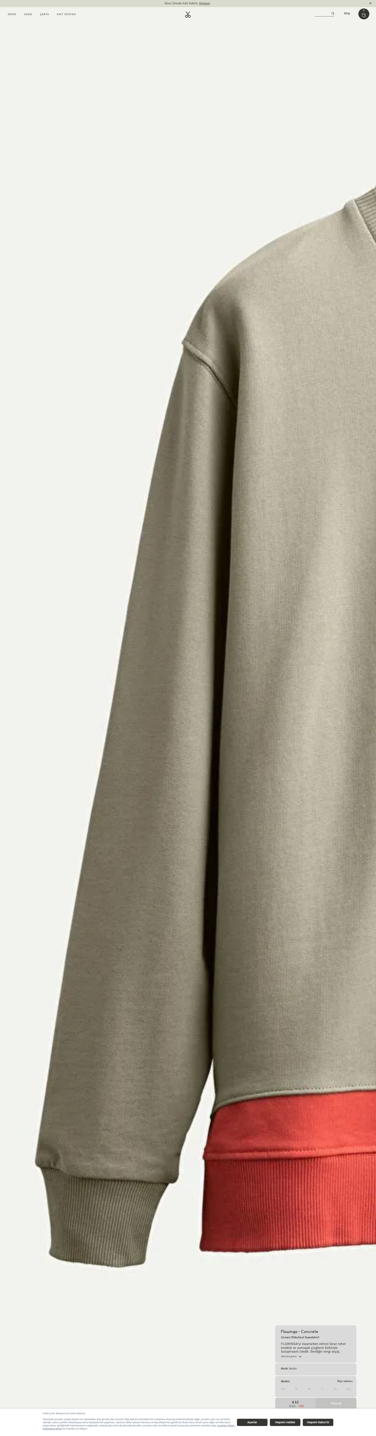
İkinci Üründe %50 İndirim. (181, 3)
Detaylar (204, 3)
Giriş (347, 13)
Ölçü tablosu (344, 1381)
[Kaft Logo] (188, 14)
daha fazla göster (289, 1357)
